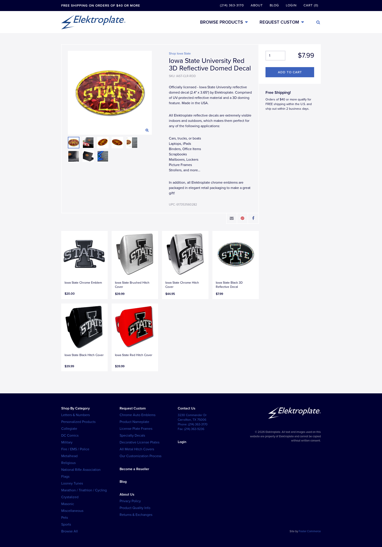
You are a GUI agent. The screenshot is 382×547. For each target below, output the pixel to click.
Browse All (69, 531)
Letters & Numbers (75, 415)
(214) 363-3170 (232, 5)
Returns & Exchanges (136, 515)
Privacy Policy (130, 501)
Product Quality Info (135, 508)
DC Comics (69, 435)
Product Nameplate (134, 422)
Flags (65, 476)
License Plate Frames (136, 428)
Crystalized (69, 497)
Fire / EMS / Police (75, 449)
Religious (68, 463)
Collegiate (69, 428)
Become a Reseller (134, 469)
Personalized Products (78, 422)
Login (291, 5)
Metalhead (69, 456)
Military (67, 442)
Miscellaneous (72, 511)
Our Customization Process (140, 456)
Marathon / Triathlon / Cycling (84, 490)
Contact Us (186, 408)
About (257, 5)
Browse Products (221, 22)
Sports (66, 524)
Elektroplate (93, 22)
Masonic (67, 504)
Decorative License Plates (139, 442)
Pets (64, 517)
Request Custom (279, 22)
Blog (274, 5)
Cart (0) (311, 5)
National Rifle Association (81, 470)
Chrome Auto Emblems (137, 415)
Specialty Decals (132, 435)
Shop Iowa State (180, 53)
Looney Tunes (72, 483)
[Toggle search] (318, 22)
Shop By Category (75, 408)
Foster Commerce (310, 531)
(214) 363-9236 (194, 429)
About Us (127, 494)
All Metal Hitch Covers (137, 449)
